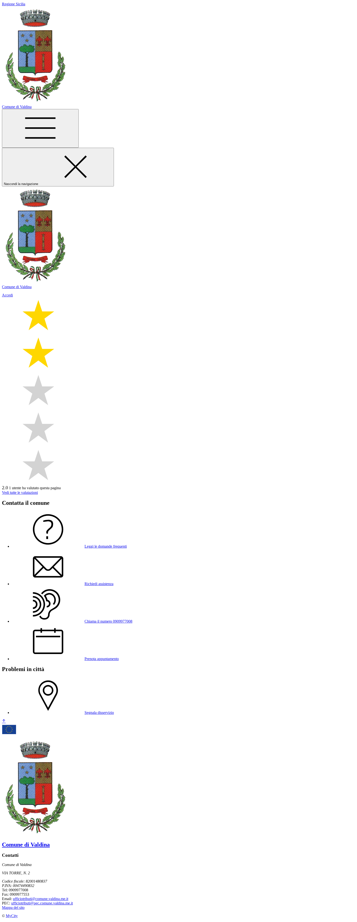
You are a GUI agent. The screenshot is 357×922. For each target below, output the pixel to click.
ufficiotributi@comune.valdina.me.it (40, 899)
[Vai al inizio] (4, 721)
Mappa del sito (13, 907)
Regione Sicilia (13, 4)
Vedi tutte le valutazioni (20, 492)
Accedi (7, 295)
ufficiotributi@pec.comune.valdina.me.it (42, 903)
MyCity (12, 916)
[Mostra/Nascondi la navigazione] (40, 128)
